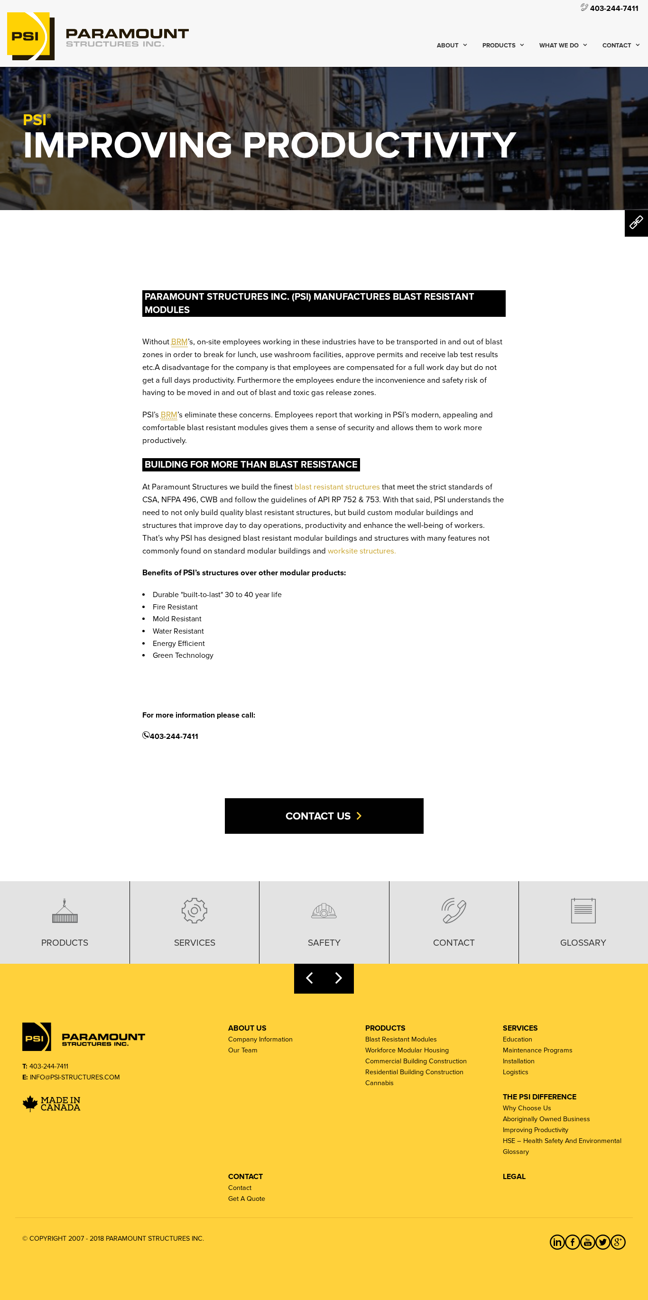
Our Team (243, 1050)
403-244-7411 (613, 8)
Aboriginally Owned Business (546, 1119)
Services (194, 942)
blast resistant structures (337, 487)
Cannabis (379, 1083)
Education (517, 1039)
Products (499, 45)
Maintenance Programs (538, 1050)
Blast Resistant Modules (401, 1039)
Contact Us (318, 816)
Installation (519, 1061)
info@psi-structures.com (75, 1077)
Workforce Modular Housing (407, 1050)
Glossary (583, 942)
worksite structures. (362, 551)
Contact (616, 45)
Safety (324, 942)
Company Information (260, 1039)
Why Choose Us (527, 1108)
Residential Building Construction (414, 1072)
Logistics (515, 1072)
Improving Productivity (535, 1130)
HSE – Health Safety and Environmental (562, 1141)
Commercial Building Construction (416, 1061)
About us (247, 1028)
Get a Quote (246, 1199)
